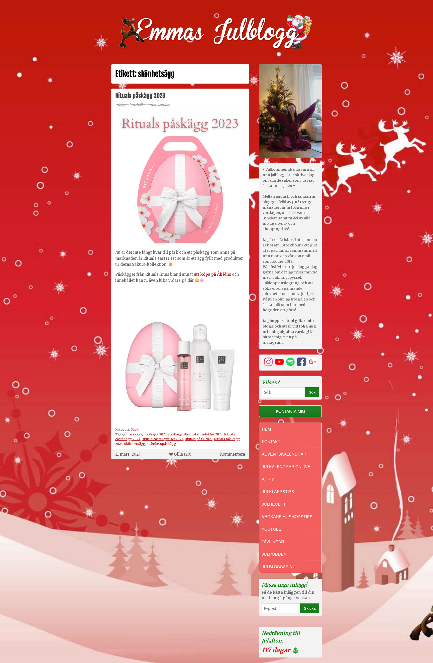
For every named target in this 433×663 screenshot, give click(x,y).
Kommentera (232, 454)
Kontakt (271, 441)
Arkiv (268, 479)
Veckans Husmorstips (287, 516)
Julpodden (274, 554)
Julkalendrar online (286, 466)
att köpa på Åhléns (212, 274)
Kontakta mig (290, 411)
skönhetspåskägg (161, 444)
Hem (266, 429)
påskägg (136, 434)
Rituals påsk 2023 (198, 439)
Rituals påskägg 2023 (140, 95)
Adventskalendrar (284, 454)
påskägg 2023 (155, 434)
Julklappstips (278, 491)
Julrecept (274, 504)
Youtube (271, 529)
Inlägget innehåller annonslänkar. (142, 105)
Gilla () (182, 454)
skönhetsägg (134, 444)
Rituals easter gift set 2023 (162, 439)
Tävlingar (273, 541)
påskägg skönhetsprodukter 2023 (195, 434)
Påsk (135, 429)
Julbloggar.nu (279, 566)
